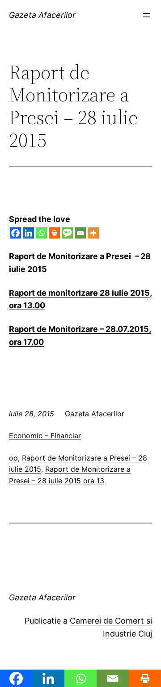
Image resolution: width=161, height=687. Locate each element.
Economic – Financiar (45, 435)
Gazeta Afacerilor (42, 15)
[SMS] (67, 233)
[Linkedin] (28, 233)
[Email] (80, 233)
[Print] (54, 233)
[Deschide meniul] (146, 15)
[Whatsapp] (41, 233)
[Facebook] (15, 233)
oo (13, 457)
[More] (93, 233)
